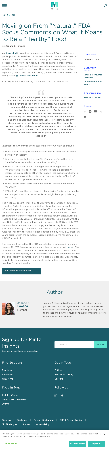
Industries (7, 375)
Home (5, 15)
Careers (58, 379)
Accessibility (43, 424)
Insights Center (10, 395)
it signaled (11, 53)
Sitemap (6, 420)
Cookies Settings (10, 443)
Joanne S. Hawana (15, 46)
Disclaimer (22, 420)
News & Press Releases (14, 400)
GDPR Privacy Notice (71, 420)
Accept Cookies (77, 444)
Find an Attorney (63, 375)
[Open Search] (105, 5)
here (69, 247)
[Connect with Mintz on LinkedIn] (57, 397)
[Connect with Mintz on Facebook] (63, 397)
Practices (7, 370)
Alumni (26, 424)
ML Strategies (9, 424)
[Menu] (4, 5)
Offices (58, 370)
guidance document (27, 76)
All (14, 15)
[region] (54, 439)
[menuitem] (5, 15)
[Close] (104, 434)
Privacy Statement (44, 420)
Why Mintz (7, 379)
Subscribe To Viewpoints (18, 271)
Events (5, 404)
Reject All (96, 444)
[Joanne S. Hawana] (8, 308)
